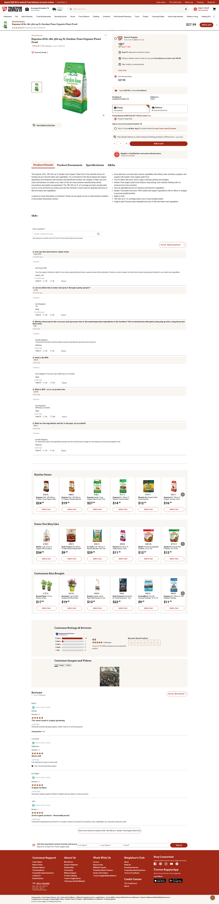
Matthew (38, 345)
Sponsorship (98, 865)
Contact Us (36, 876)
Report (63, 281)
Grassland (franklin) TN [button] (120, 99)
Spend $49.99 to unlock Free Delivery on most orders (29, 2)
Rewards (127, 865)
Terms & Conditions (131, 873)
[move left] (36, 494)
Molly (37, 309)
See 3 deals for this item (46, 125)
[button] (66, 2)
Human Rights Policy (57, 899)
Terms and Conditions (67, 897)
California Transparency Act (85, 897)
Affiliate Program (99, 867)
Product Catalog (70, 876)
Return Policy (37, 865)
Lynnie (36, 392)
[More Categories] (214, 16)
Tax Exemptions (38, 870)
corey (36, 290)
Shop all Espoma (18, 21)
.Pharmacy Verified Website (74, 881)
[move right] (183, 494)
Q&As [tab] (111, 165)
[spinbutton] (120, 143)
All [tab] (56, 665)
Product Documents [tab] (69, 165)
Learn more (122, 70)
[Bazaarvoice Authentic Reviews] (65, 634)
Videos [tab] (68, 665)
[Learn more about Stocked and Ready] (47, 52)
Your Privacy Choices (49, 897)
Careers (96, 862)
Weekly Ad (211, 2)
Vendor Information (100, 873)
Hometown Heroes (131, 867)
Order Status (37, 862)
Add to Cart (46, 509)
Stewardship (69, 867)
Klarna (126, 886)
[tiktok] (177, 863)
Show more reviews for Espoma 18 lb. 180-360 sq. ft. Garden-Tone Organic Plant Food (109, 831)
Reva (35, 425)
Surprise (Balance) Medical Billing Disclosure (155, 897)
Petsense (200, 2)
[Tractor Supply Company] (12, 9)
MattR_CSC (39, 275)
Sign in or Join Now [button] (128, 155)
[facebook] (155, 863)
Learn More (61, 2)
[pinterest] (160, 863)
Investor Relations (71, 865)
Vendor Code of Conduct (73, 899)
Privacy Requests (110, 899)
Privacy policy (35, 897)
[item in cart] (214, 9)
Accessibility (110, 897)
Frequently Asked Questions (43, 873)
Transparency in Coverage (40, 899)
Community (68, 870)
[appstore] (160, 881)
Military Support (70, 873)
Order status (160, 2)
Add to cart (206, 25)
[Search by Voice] (186, 9)
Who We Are (68, 862)
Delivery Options (38, 867)
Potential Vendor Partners (103, 870)
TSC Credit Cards (175, 2)
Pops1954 (37, 254)
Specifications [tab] (95, 165)
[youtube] (171, 863)
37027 (152, 99)
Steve (36, 360)
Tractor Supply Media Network (104, 876)
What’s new (189, 2)
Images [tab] (61, 665)
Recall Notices (37, 878)
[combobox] (175, 245)
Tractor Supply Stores (72, 878)
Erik (35, 326)
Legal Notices (100, 897)
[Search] (71, 9)
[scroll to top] (212, 897)
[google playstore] (176, 881)
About (126, 862)
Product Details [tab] (43, 164)
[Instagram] (166, 863)
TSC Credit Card (130, 883)
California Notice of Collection (93, 899)
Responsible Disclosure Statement (127, 897)
